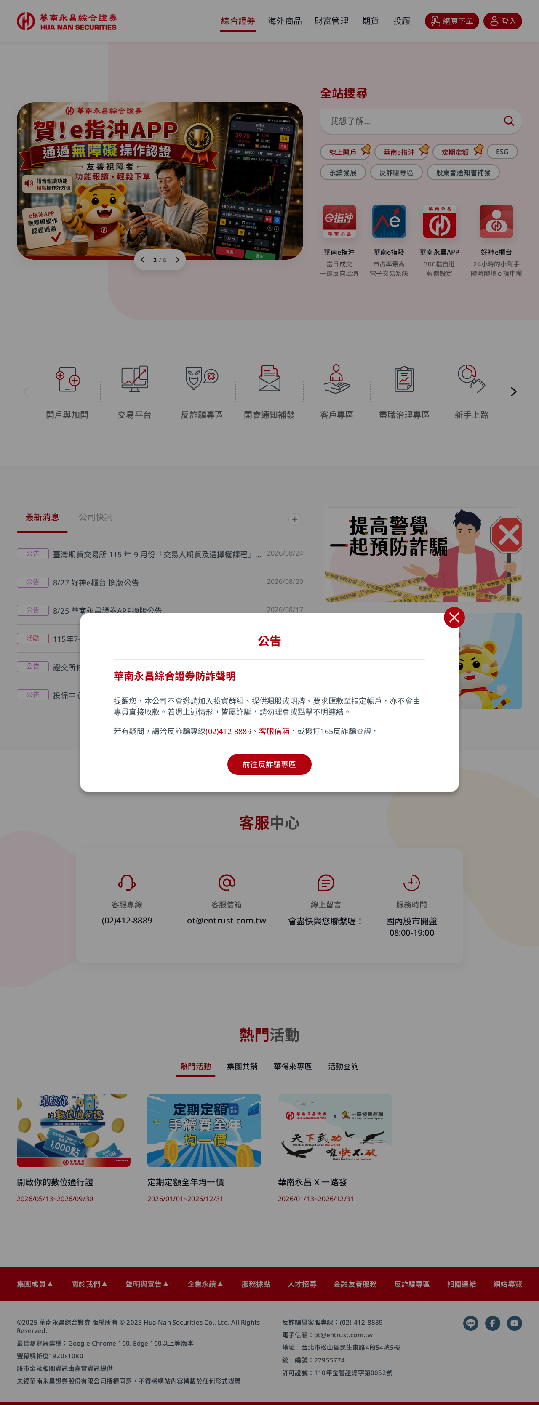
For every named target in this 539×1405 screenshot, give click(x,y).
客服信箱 (274, 731)
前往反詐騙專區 (269, 764)
